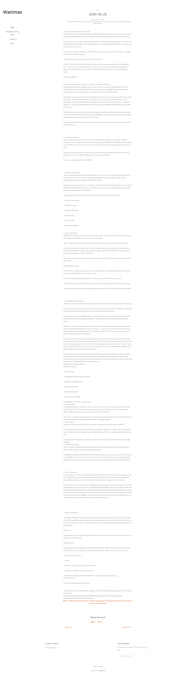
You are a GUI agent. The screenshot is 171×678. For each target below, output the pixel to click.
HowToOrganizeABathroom (96, 21)
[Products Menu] (16, 39)
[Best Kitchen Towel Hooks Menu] (20, 33)
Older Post (68, 627)
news (97, 10)
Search (95, 666)
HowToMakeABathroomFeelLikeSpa (78, 21)
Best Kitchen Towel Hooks (12, 33)
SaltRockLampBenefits (124, 21)
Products (12, 39)
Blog (12, 27)
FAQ (12, 44)
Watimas (103, 670)
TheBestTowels (98, 23)
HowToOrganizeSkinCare (110, 21)
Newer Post (126, 627)
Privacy (101, 666)
